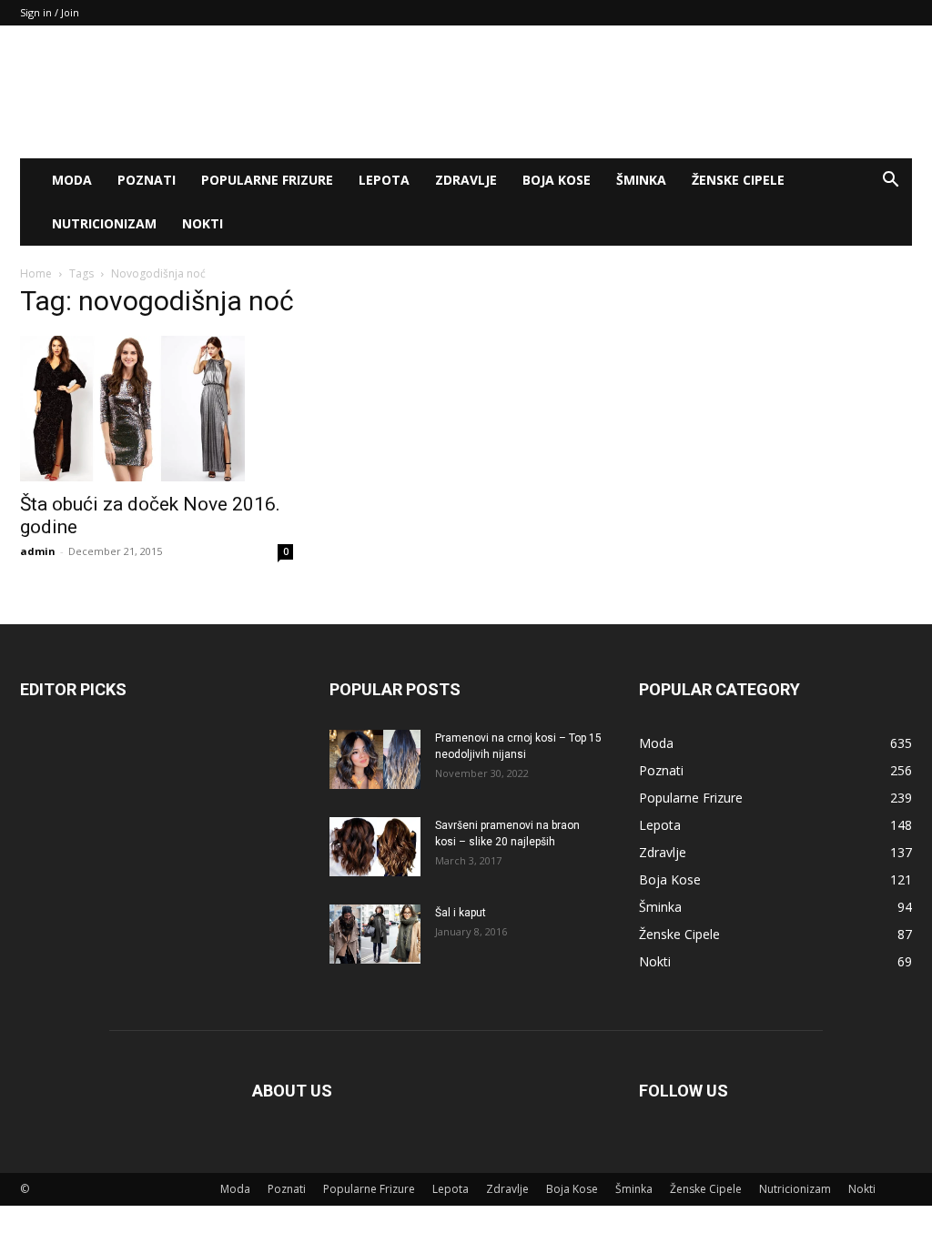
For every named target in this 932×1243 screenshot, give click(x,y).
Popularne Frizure (267, 179)
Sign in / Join (49, 12)
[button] (890, 181)
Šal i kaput (460, 912)
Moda (72, 179)
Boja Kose (556, 179)
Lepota (384, 179)
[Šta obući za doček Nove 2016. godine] (156, 408)
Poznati (146, 179)
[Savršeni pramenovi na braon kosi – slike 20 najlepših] (374, 846)
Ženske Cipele (738, 179)
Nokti (202, 223)
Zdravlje (466, 179)
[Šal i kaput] (374, 934)
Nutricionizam (104, 223)
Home (36, 273)
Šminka (641, 179)
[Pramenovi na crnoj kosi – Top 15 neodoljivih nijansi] (374, 759)
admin (38, 551)
